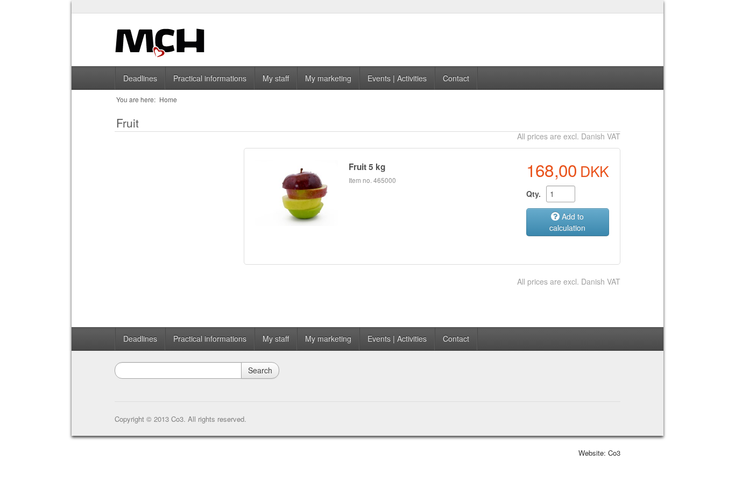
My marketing (328, 78)
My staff (276, 78)
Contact (456, 78)
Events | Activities (397, 78)
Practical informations (209, 78)
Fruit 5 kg (367, 167)
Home (168, 99)
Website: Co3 (599, 453)
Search (260, 370)
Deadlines (140, 78)
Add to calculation (567, 222)
